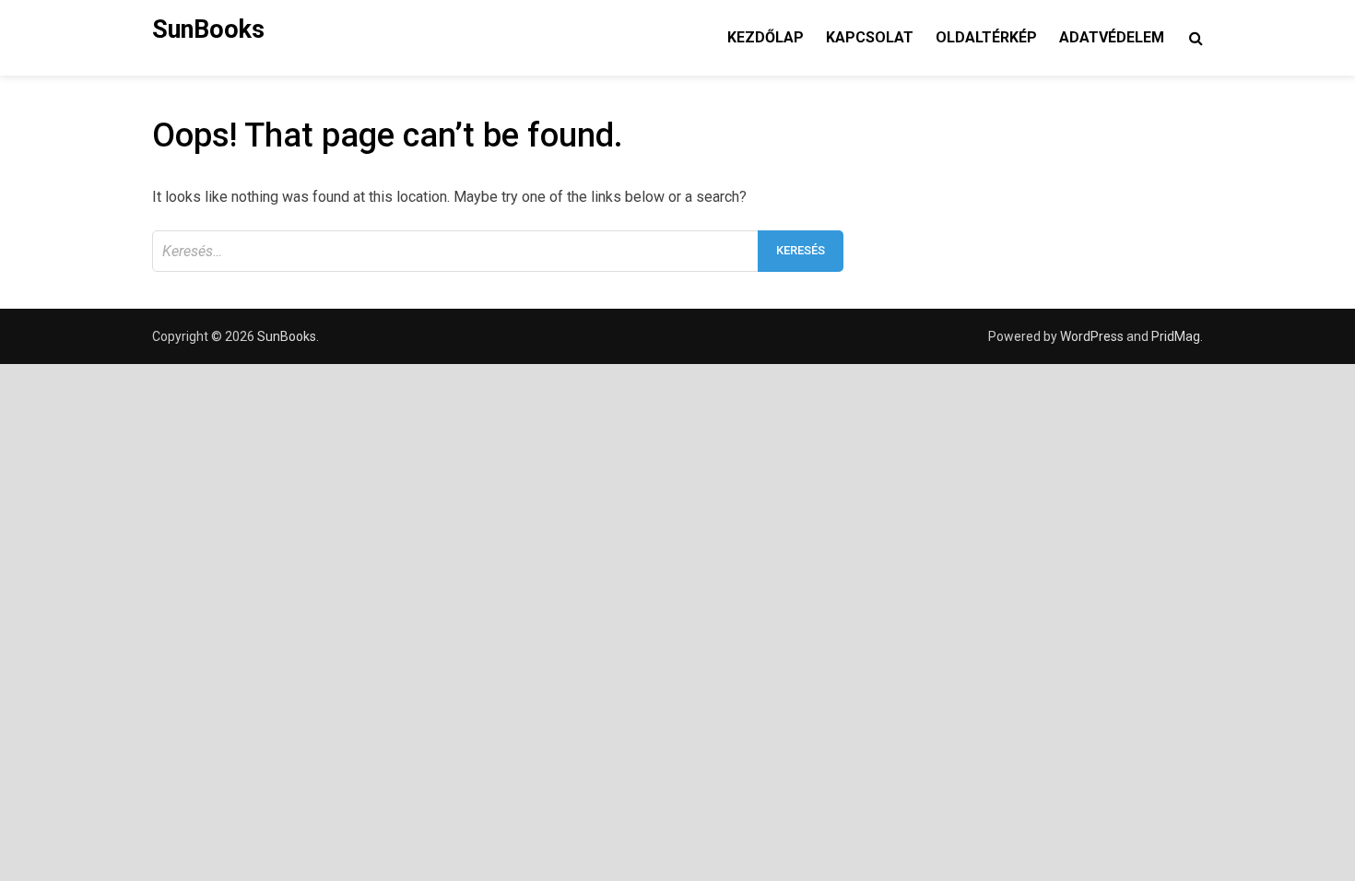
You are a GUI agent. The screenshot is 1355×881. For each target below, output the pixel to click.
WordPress (1092, 336)
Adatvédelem (1111, 37)
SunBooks (208, 29)
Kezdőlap (765, 37)
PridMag (1175, 336)
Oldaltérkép (986, 37)
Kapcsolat (869, 37)
